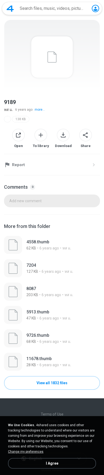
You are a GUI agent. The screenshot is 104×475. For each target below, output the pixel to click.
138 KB (20, 119)
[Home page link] (10, 8)
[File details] (52, 245)
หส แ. (8, 109)
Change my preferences (25, 452)
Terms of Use (52, 414)
